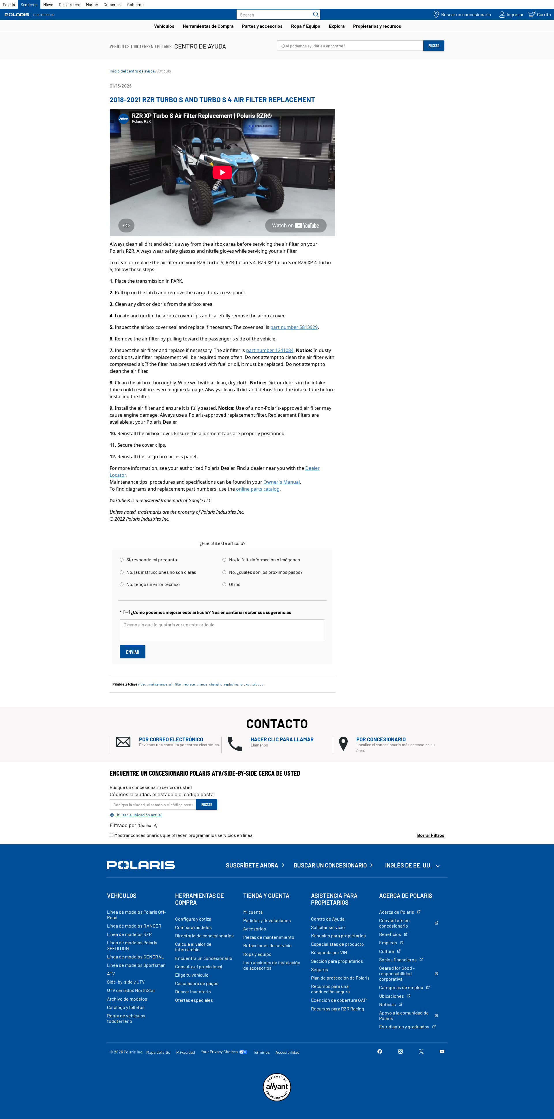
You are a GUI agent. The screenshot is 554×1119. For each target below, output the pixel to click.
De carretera (69, 4)
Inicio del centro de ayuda (132, 70)
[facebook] (379, 1052)
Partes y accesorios (262, 26)
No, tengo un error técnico (153, 584)
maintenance (157, 684)
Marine (92, 4)
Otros (234, 584)
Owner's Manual (281, 482)
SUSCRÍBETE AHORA (252, 865)
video (142, 684)
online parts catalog (258, 489)
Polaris (9, 4)
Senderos (29, 4)
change (202, 684)
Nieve (48, 4)
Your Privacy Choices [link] (219, 1051)
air (171, 684)
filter (178, 684)
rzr (242, 684)
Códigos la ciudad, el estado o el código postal (162, 794)
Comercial (112, 4)
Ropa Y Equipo (305, 26)
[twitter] (421, 1052)
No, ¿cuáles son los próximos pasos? (265, 572)
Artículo (164, 70)
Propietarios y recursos (377, 26)
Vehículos (164, 26)
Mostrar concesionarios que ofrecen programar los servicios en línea (182, 835)
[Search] (314, 14)
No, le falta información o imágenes (264, 559)
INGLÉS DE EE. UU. (409, 865)
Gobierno (135, 4)
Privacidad (185, 1052)
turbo (255, 684)
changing (215, 684)
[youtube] (442, 1052)
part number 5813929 (294, 327)
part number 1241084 (269, 350)
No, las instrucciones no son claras (161, 572)
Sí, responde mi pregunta (151, 559)
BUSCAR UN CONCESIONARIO (330, 865)
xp (247, 684)
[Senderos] (30, 14)
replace (189, 684)
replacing (231, 684)
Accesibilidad (288, 1052)
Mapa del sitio (158, 1052)
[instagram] (400, 1052)
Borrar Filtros (430, 835)
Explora (337, 26)
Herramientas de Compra (208, 26)
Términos (261, 1052)
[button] (168, 742)
